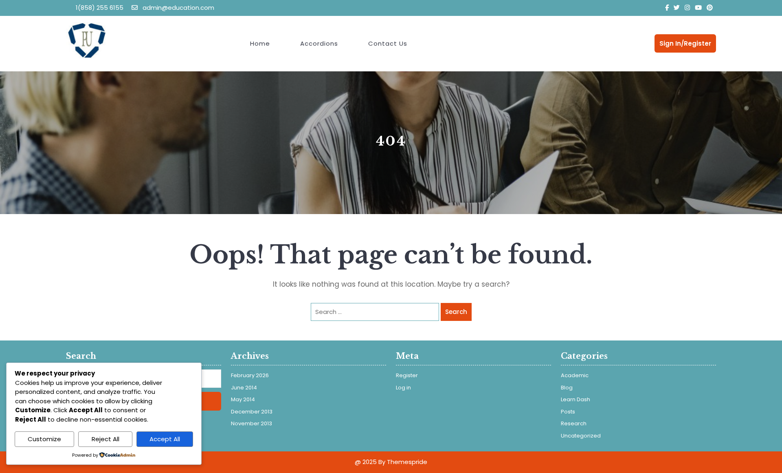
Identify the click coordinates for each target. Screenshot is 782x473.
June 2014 (244, 387)
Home (260, 43)
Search (456, 311)
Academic (575, 375)
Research (573, 423)
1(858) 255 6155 (99, 7)
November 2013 (251, 423)
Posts (568, 412)
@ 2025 (366, 462)
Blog (567, 387)
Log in (403, 387)
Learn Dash (575, 399)
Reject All (105, 439)
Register (407, 375)
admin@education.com (177, 7)
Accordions (319, 43)
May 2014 (243, 399)
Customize (44, 439)
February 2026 (250, 375)
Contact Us (387, 43)
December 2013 (251, 412)
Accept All (164, 439)
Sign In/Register (685, 43)
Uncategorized (581, 436)
